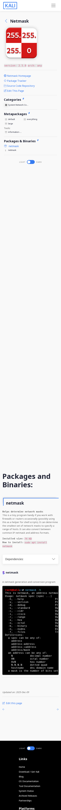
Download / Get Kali (29, 771)
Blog (21, 776)
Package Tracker (16, 81)
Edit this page (15, 90)
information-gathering (15, 132)
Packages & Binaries (20, 141)
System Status (26, 790)
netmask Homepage (18, 76)
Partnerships (25, 800)
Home (22, 766)
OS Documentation (29, 781)
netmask (13, 146)
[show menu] (53, 5)
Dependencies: (14, 559)
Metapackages (16, 114)
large (10, 123)
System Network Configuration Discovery (18, 104)
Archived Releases (28, 795)
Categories (13, 99)
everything (32, 119)
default (11, 119)
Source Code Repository (20, 86)
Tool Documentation (29, 786)
